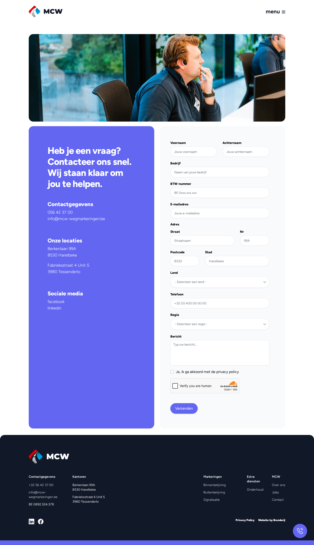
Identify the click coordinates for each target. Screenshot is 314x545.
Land (174, 272)
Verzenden (184, 408)
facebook (56, 301)
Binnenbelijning (214, 485)
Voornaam (178, 143)
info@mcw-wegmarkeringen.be (76, 218)
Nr (242, 231)
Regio (174, 315)
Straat (175, 231)
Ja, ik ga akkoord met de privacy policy (207, 372)
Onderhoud (255, 490)
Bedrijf (175, 163)
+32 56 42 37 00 (41, 485)
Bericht (176, 336)
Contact (278, 500)
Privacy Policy (245, 520)
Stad (208, 252)
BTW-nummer (180, 184)
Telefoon (176, 294)
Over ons (278, 485)
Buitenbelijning (214, 492)
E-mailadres (179, 204)
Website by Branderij (271, 520)
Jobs (275, 492)
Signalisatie (211, 500)
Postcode (177, 252)
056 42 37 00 (60, 212)
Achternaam (232, 143)
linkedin (54, 308)
